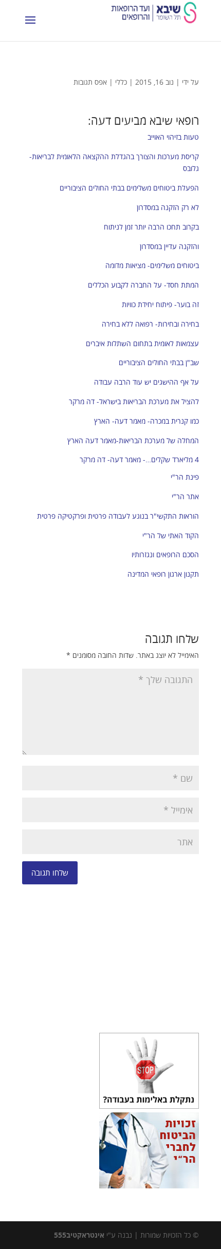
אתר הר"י (185, 496)
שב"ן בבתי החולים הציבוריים (159, 362)
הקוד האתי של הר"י (170, 535)
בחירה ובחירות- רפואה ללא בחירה (150, 324)
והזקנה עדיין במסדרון (169, 246)
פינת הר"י (185, 477)
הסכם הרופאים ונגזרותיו (165, 554)
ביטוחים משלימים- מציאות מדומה (152, 265)
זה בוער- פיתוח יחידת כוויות (160, 304)
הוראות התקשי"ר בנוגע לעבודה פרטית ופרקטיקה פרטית (118, 516)
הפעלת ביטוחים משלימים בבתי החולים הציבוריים (129, 188)
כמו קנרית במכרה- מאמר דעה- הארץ (146, 421)
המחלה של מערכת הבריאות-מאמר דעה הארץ (133, 440)
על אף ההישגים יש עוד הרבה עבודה (146, 382)
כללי (121, 82)
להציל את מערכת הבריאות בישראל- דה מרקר (134, 401)
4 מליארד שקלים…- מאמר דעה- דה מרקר (139, 459)
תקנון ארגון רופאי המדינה (163, 574)
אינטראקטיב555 (79, 1235)
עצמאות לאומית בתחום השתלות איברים (142, 343)
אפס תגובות (90, 82)
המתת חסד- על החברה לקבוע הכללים (143, 285)
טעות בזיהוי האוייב (173, 137)
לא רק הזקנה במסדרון (168, 207)
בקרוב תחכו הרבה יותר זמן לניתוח (151, 227)
